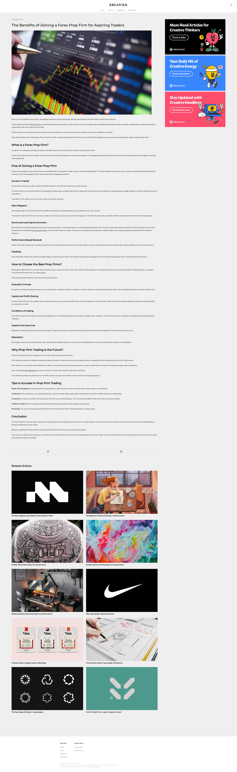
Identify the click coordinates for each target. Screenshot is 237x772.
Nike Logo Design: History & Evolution (100, 614)
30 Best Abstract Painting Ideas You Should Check (105, 565)
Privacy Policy (78, 747)
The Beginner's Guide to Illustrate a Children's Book (105, 516)
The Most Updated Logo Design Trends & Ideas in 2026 (32, 516)
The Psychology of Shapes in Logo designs (27, 712)
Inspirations (121, 10)
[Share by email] (121, 452)
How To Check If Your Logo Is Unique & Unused (103, 712)
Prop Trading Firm (30, 370)
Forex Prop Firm (35, 124)
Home (102, 10)
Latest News (132, 10)
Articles (110, 10)
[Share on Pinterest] (48, 452)
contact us (96, 766)
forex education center (39, 230)
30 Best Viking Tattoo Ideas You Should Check (29, 565)
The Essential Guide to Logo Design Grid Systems (104, 663)
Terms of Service (79, 750)
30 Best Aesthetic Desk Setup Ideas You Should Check (32, 614)
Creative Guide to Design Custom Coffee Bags (29, 663)
